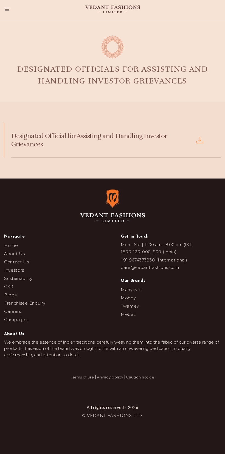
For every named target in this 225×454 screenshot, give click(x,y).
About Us (14, 253)
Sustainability (18, 278)
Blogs (10, 294)
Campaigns (16, 319)
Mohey (128, 297)
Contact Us (16, 261)
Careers (12, 311)
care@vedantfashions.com (150, 267)
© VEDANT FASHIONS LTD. (112, 415)
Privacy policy (110, 377)
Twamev (130, 306)
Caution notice (140, 377)
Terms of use (82, 377)
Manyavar (131, 289)
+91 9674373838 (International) (154, 260)
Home (11, 245)
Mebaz (128, 314)
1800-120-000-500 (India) (148, 251)
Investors (14, 270)
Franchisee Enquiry (24, 303)
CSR (8, 286)
